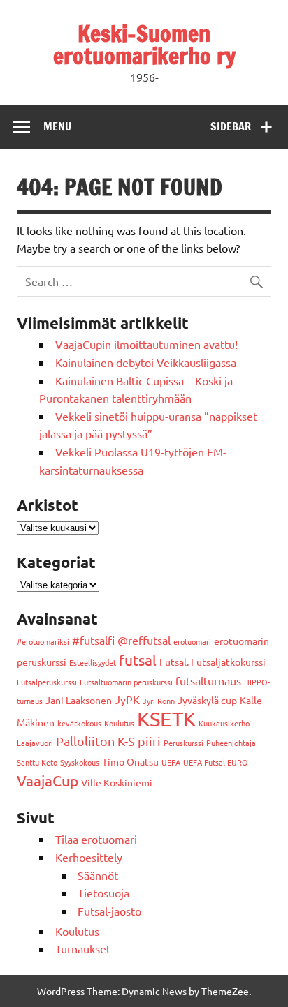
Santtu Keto (37, 762)
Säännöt (98, 875)
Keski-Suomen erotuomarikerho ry (144, 44)
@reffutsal (144, 640)
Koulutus (119, 723)
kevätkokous (79, 723)
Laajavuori (35, 742)
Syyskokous (79, 762)
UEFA (170, 762)
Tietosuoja (103, 893)
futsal (138, 659)
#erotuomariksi (43, 641)
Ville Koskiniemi (116, 782)
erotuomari (192, 641)
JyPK (127, 699)
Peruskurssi (183, 742)
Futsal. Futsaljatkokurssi (212, 661)
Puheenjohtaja (231, 742)
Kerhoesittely (88, 857)
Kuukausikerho (224, 723)
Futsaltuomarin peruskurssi (126, 681)
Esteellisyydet (92, 662)
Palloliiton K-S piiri (108, 740)
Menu (57, 126)
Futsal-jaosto (109, 911)
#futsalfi (93, 640)
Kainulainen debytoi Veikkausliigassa (145, 362)
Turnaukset (82, 948)
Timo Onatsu (130, 761)
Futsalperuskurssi (47, 681)
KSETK (166, 719)
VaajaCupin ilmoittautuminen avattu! (146, 344)
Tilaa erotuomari (96, 839)
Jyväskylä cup (207, 700)
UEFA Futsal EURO (215, 762)
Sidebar (230, 126)
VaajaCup (47, 780)
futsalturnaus (208, 680)
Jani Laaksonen (78, 700)
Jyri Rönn (159, 700)
